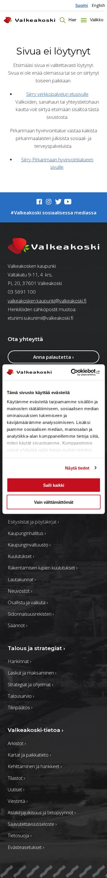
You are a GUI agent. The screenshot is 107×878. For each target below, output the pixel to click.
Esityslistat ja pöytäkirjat (33, 521)
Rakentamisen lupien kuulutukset (42, 567)
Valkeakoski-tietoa (35, 730)
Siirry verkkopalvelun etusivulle (57, 94)
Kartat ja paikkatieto (29, 754)
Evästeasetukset (26, 847)
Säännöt (17, 625)
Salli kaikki (53, 485)
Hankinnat (19, 661)
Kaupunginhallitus (27, 533)
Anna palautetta (53, 357)
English (98, 5)
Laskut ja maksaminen (32, 672)
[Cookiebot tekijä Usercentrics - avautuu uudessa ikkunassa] (76, 372)
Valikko (96, 20)
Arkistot (17, 743)
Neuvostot (20, 591)
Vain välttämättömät (53, 501)
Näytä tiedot (77, 467)
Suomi (81, 5)
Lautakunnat (22, 579)
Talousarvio (21, 696)
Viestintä (17, 801)
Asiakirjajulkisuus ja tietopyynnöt (42, 812)
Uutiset (16, 789)
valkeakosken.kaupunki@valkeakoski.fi (47, 300)
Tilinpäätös (20, 707)
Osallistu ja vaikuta (28, 602)
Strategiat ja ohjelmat (30, 684)
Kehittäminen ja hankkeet (35, 766)
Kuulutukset (21, 556)
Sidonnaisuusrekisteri (31, 613)
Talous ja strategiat (36, 648)
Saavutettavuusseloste (32, 824)
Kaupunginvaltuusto (29, 544)
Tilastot (16, 778)
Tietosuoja (19, 835)
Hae (71, 20)
